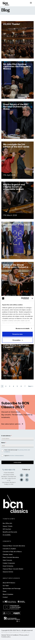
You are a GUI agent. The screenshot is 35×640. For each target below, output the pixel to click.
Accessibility (6, 535)
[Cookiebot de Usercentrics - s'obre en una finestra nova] (21, 298)
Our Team (6, 585)
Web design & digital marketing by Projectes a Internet (15, 632)
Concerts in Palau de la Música (12, 551)
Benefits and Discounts (10, 532)
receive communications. (17, 455)
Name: (3, 442)
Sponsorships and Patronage (11, 588)
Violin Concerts (7, 560)
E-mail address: (6, 435)
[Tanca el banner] (32, 298)
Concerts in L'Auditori (9, 549)
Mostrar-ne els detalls (22, 328)
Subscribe (17, 462)
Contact (5, 597)
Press (4, 591)
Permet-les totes (17, 334)
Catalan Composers (9, 563)
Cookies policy (5, 637)
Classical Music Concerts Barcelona (14, 546)
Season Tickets (7, 526)
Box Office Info (7, 523)
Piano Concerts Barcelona (11, 557)
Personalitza (16, 340)
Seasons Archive (8, 572)
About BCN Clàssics (9, 583)
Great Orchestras (8, 566)
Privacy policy (24, 635)
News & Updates (8, 594)
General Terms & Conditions (9, 635)
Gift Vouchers (7, 529)
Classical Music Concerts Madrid (13, 569)
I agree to (14, 455)
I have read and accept (17, 451)
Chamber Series (8, 554)
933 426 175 (9, 470)
